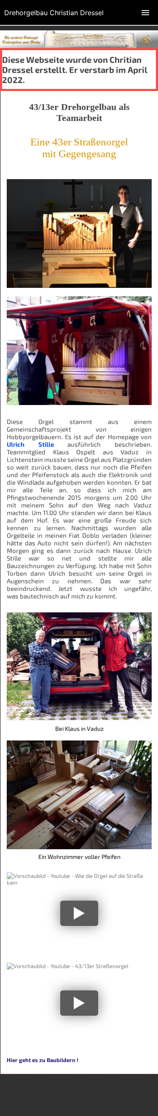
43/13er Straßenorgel (55, 975)
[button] (79, 913)
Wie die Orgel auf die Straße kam (77, 885)
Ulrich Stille (30, 444)
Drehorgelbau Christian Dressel (54, 12)
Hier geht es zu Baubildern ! (42, 1060)
